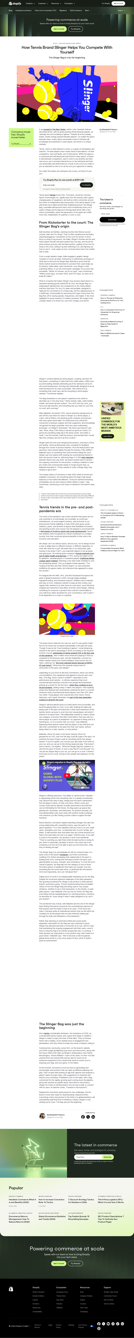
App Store (60, 1300)
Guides (82, 1300)
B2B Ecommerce (76, 10)
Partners (59, 1304)
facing (46, 1033)
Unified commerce (107, 533)
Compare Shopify (86, 1296)
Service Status (109, 1304)
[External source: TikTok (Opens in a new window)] (117, 1323)
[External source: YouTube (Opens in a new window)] (108, 1323)
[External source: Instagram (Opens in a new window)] (113, 1323)
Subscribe (112, 220)
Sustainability (37, 1312)
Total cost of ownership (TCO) (45, 10)
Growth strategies (45, 1196)
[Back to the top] (11, 1288)
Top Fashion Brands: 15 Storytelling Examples (78, 1217)
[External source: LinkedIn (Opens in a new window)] (93, 1117)
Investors (36, 1304)
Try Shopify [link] (86, 185)
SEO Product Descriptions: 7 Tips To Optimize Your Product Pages (111, 1219)
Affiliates (59, 1308)
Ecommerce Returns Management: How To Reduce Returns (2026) (19, 1219)
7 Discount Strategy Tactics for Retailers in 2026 (81, 1201)
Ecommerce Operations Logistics (109, 1196)
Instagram (64, 855)
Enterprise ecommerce (23, 10)
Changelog (84, 1312)
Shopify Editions (38, 1296)
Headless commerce (16, 1196)
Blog (10, 10)
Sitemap (71, 1325)
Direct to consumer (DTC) (109, 510)
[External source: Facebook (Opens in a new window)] (83, 1117)
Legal (50, 1325)
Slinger (53, 195)
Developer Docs (62, 1292)
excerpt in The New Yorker (55, 129)
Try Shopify (106, 3)
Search (120, 10)
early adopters (87, 457)
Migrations (63, 10)
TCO (102, 307)
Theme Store (61, 1296)
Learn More (107, 436)
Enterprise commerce (108, 295)
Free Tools (84, 1308)
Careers (35, 1300)
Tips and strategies (107, 522)
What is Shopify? (39, 1292)
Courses (83, 1304)
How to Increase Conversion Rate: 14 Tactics (51, 1201)
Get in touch (118, 3)
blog (55, 43)
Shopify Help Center (111, 1292)
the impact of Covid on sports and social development (63, 531)
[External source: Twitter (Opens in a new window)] (88, 1117)
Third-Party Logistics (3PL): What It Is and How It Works (111, 1201)
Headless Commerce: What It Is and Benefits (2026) (22, 1201)
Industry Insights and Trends (70, 43)
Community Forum (110, 1296)
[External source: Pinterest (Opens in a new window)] (98, 1328)
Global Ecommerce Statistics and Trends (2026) (52, 1217)
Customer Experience (75, 1213)
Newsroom (36, 1308)
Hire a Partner (108, 1300)
